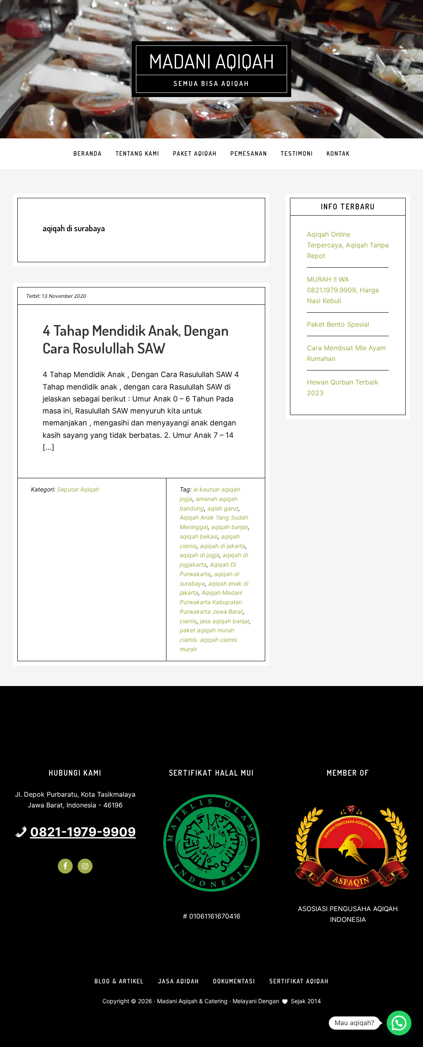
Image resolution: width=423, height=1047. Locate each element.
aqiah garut (222, 508)
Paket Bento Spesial (338, 324)
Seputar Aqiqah (78, 489)
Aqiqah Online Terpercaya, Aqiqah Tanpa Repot (348, 245)
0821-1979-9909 (83, 831)
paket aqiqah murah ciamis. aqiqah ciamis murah (208, 640)
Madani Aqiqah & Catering (192, 1000)
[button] (399, 1023)
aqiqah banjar (229, 526)
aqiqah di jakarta (222, 545)
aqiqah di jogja (199, 554)
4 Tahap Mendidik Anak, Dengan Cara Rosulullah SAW (136, 339)
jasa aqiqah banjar (224, 620)
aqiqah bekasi (199, 536)
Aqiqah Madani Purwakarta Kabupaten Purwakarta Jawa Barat (211, 602)
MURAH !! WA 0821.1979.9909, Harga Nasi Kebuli (343, 290)
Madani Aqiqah (211, 60)
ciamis (188, 620)
